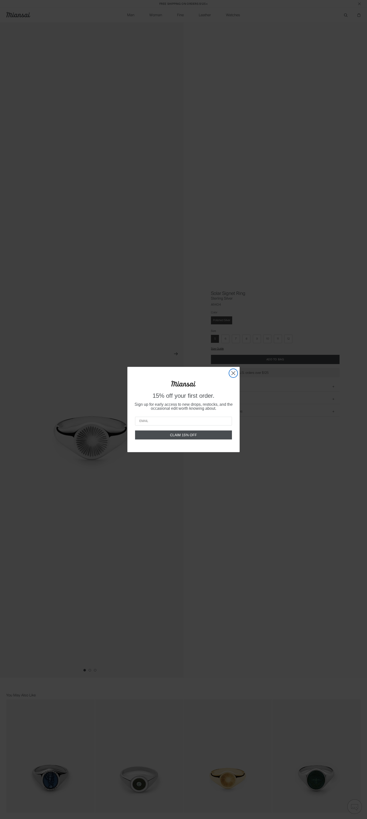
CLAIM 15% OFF (183, 435)
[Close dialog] (233, 373)
